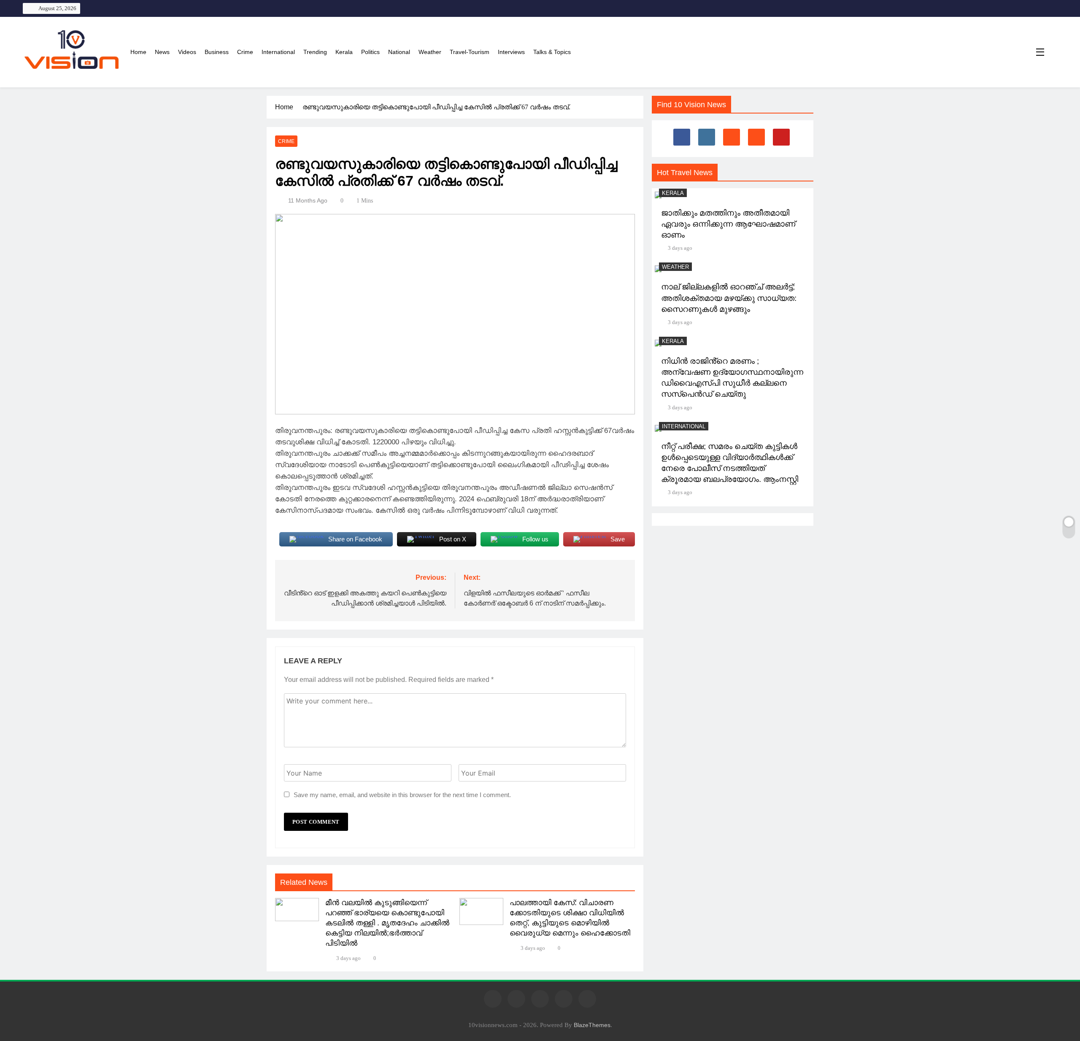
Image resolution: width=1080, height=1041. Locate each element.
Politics (370, 52)
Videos (187, 52)
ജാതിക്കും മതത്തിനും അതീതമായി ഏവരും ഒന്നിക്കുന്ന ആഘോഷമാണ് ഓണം (728, 223)
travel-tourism (469, 52)
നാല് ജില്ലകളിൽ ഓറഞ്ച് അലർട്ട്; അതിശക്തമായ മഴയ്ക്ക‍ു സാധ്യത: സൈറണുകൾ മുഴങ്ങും (728, 297)
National (399, 52)
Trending (315, 52)
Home (138, 52)
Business (217, 52)
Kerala (344, 52)
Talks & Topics (552, 52)
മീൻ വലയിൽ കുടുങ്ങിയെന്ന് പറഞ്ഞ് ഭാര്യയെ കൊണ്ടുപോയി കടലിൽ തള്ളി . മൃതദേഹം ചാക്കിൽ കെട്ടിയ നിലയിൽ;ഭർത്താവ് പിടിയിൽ (387, 922)
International (278, 52)
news (162, 52)
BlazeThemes (592, 1025)
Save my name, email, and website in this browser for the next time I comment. (402, 794)
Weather (429, 52)
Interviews (511, 52)
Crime (245, 52)
